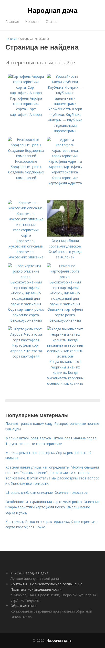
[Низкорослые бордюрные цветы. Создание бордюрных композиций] (26, 155)
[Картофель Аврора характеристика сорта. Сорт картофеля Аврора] (26, 92)
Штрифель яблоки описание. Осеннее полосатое (46, 492)
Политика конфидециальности (36, 589)
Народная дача (52, 10)
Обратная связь (23, 605)
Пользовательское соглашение (56, 584)
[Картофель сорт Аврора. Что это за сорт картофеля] (26, 340)
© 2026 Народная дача (29, 573)
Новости (32, 21)
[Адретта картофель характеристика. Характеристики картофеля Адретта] (65, 161)
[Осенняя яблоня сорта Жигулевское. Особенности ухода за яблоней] (65, 235)
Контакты (18, 584)
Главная (12, 21)
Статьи (52, 21)
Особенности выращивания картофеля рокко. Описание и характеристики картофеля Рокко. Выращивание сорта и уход (52, 507)
